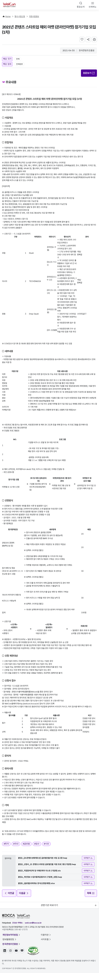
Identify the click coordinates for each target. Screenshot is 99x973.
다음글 (22, 893)
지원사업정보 (34, 16)
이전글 (11, 893)
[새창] (33, 947)
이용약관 (45, 935)
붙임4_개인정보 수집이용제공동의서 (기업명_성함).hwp (40, 877)
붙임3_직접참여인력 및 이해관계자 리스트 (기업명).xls (39, 871)
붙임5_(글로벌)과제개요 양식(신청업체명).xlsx (36, 883)
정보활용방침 (8, 939)
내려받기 (87, 858)
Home (8, 16)
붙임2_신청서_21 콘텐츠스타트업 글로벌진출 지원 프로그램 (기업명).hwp (47, 864)
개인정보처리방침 (10, 935)
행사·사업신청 (20, 16)
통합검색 (81, 7)
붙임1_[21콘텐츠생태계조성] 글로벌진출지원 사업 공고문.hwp (42, 858)
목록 (89, 893)
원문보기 (87, 73)
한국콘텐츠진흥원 (10, 944)
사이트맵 (45, 939)
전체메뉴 (92, 7)
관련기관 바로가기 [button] (49, 905)
